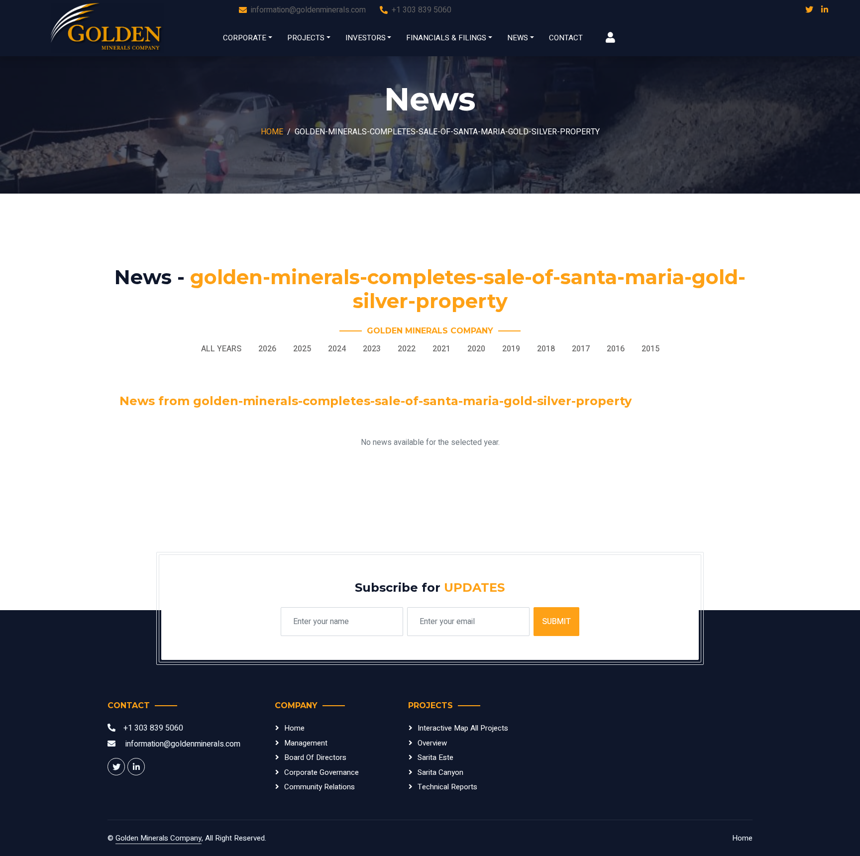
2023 (372, 349)
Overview (432, 743)
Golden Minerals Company (158, 838)
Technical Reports (447, 786)
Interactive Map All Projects (463, 728)
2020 (476, 349)
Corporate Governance (321, 772)
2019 (511, 349)
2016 (616, 349)
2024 (337, 349)
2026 (267, 349)
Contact (566, 37)
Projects (305, 37)
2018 (546, 349)
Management (305, 743)
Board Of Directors (315, 757)
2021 (441, 349)
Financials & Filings (446, 37)
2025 (302, 349)
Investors (365, 37)
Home (272, 132)
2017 (581, 349)
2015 (650, 349)
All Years (221, 349)
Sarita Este (435, 757)
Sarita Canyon (440, 772)
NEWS (517, 37)
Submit (556, 622)
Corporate (244, 37)
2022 (407, 349)
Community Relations (319, 786)
